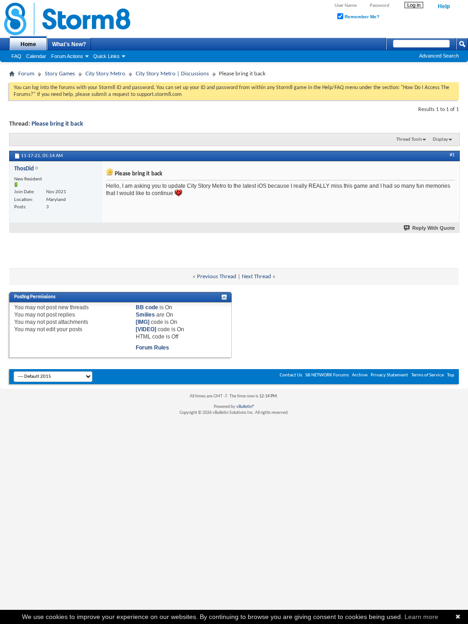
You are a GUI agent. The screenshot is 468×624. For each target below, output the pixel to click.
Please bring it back (57, 124)
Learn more (421, 616)
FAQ (16, 56)
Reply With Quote (433, 228)
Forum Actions (67, 56)
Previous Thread (216, 277)
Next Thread (256, 277)
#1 (452, 155)
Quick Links (106, 56)
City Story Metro (105, 74)
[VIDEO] (146, 329)
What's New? (69, 44)
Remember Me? (361, 16)
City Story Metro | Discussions (172, 74)
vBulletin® (245, 406)
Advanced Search (439, 55)
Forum (26, 74)
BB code (147, 307)
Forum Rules (152, 347)
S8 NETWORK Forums (327, 375)
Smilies (145, 315)
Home (28, 44)
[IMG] (142, 322)
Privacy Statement (389, 375)
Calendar (36, 56)
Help (444, 6)
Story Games (60, 74)
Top (450, 375)
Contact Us (291, 375)
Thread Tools (409, 139)
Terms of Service (427, 375)
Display (440, 139)
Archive (359, 375)
